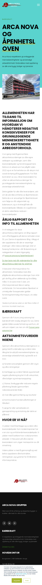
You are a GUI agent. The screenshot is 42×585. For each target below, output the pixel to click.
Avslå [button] (27, 580)
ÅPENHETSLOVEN (8, 547)
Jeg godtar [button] (17, 580)
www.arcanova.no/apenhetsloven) (19, 255)
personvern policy (21, 574)
